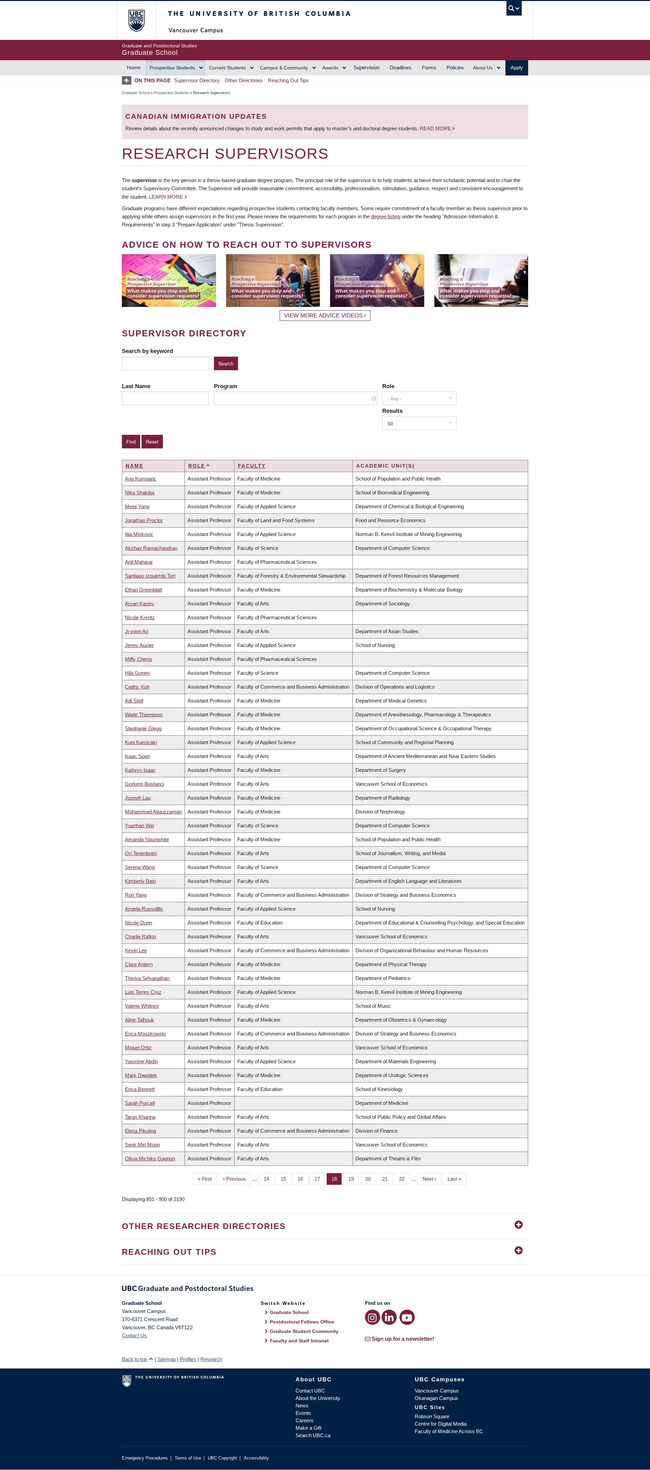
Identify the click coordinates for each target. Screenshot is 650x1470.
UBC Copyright (222, 1458)
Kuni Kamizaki (141, 742)
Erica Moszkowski (145, 1034)
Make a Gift (308, 1428)
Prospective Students (172, 67)
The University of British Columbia (136, 20)
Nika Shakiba (139, 492)
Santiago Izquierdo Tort (150, 576)
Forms (429, 67)
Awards (330, 67)
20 (370, 1179)
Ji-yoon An (136, 631)
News (302, 1405)
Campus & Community (284, 67)
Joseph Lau (138, 798)
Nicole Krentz (140, 617)
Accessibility (256, 1458)
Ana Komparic (140, 479)
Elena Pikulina (140, 1131)
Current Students (227, 67)
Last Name (136, 386)
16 (303, 1179)
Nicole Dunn (138, 923)
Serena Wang (140, 867)
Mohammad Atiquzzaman (153, 812)
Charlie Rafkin (140, 936)
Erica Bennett (140, 1089)
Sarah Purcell (140, 1103)
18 (336, 1179)
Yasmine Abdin (141, 1061)
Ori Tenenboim (141, 853)
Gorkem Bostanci (144, 784)
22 (404, 1179)
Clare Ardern (139, 964)
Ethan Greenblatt (143, 590)
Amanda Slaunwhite (147, 839)
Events (303, 1413)
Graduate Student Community (304, 1331)
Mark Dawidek (141, 1075)
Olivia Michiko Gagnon (150, 1158)
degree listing (385, 216)
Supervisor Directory (197, 80)
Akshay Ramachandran (151, 548)
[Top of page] (128, 80)
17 (320, 1179)
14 (269, 1179)
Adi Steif (134, 701)
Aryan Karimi (139, 603)
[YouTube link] (407, 1317)
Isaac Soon (137, 756)
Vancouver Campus (437, 1391)
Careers (304, 1420)
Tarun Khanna (140, 1117)
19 (353, 1179)
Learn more (166, 197)
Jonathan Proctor (144, 520)
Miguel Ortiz (138, 1047)
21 (387, 1179)
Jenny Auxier (139, 645)
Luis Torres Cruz (143, 992)
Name (135, 466)
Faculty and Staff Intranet (299, 1340)
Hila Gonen (137, 673)
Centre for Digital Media (441, 1424)
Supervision (366, 67)
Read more (436, 128)
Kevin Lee (136, 950)
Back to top (135, 1359)
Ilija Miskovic (139, 534)
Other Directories (244, 80)
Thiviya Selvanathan (147, 978)
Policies (455, 67)
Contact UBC (310, 1391)
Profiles (188, 1359)
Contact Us (134, 1335)
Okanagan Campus (436, 1398)
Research (211, 1359)
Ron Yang (136, 895)
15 (286, 1179)
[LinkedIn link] (389, 1317)
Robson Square (432, 1416)
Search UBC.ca (313, 1435)
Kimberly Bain (140, 881)
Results (392, 411)
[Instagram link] (372, 1317)
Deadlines (401, 67)
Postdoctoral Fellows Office (302, 1321)
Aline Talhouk (139, 1020)
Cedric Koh (137, 687)
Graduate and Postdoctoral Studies (325, 1290)
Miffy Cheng (138, 659)
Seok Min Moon (142, 1145)
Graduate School (136, 93)
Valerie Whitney (142, 1006)
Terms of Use (188, 1458)
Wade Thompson (143, 714)
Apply (517, 67)
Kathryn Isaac (140, 770)
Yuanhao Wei (139, 825)
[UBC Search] (514, 8)
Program (225, 386)
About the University (318, 1398)
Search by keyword (147, 351)
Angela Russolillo (144, 909)
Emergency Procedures (145, 1458)
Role (388, 386)
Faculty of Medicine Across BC (449, 1431)
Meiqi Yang (137, 506)
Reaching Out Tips (288, 80)
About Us (483, 67)
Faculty (252, 466)
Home (133, 67)
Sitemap (166, 1359)
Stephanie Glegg (143, 728)
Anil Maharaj (138, 562)
